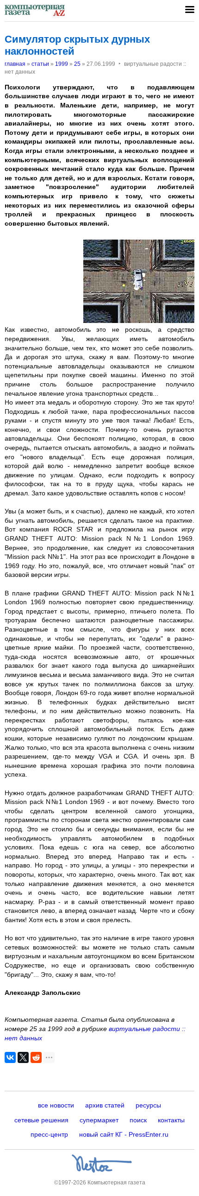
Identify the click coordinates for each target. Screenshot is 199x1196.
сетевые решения (41, 1120)
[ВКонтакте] (10, 1057)
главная (15, 64)
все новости (56, 1105)
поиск (138, 1120)
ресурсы (148, 1105)
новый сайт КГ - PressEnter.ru (123, 1134)
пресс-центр (49, 1134)
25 (77, 64)
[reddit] (36, 1057)
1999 (61, 64)
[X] (23, 1057)
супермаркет (99, 1120)
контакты (171, 1120)
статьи (40, 64)
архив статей (104, 1105)
